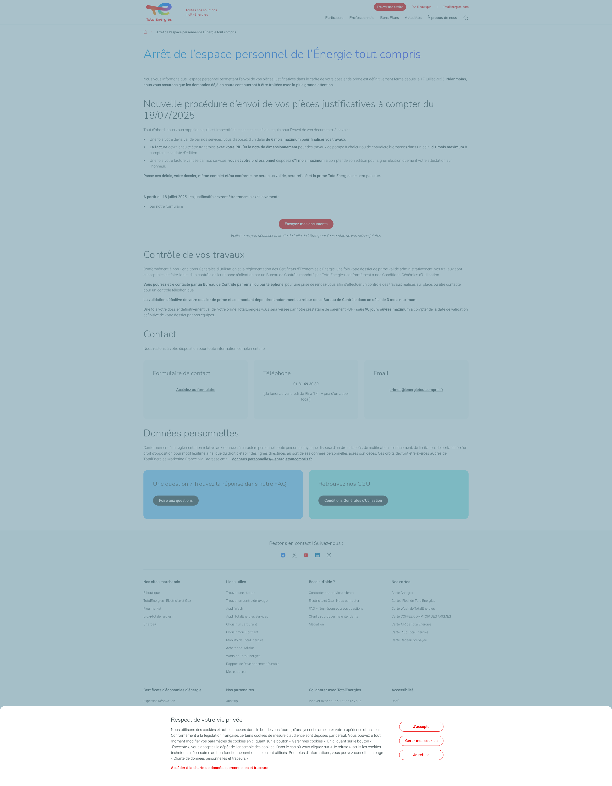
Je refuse (421, 755)
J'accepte (421, 726)
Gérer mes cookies (421, 740)
